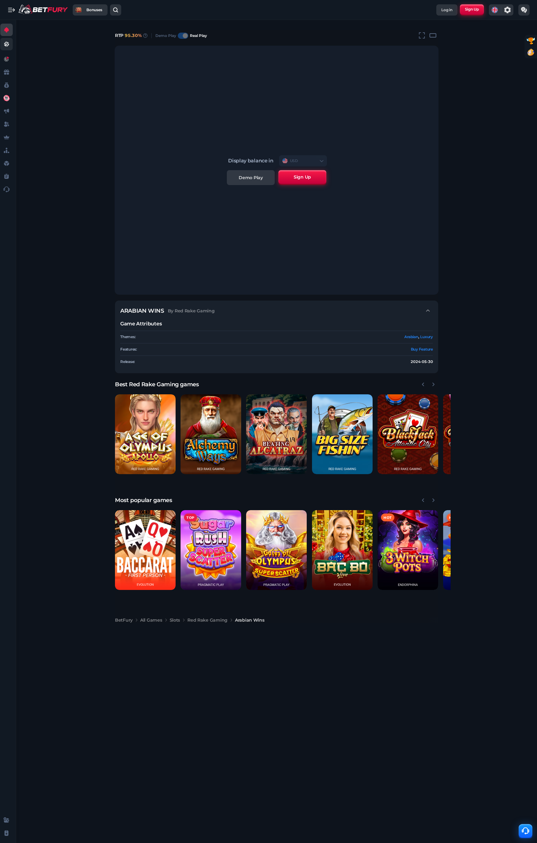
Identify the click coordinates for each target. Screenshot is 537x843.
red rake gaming (207, 620)
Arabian (411, 336)
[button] (145, 434)
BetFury (124, 620)
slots (175, 620)
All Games (151, 620)
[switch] (183, 36)
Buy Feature (422, 349)
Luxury (426, 336)
